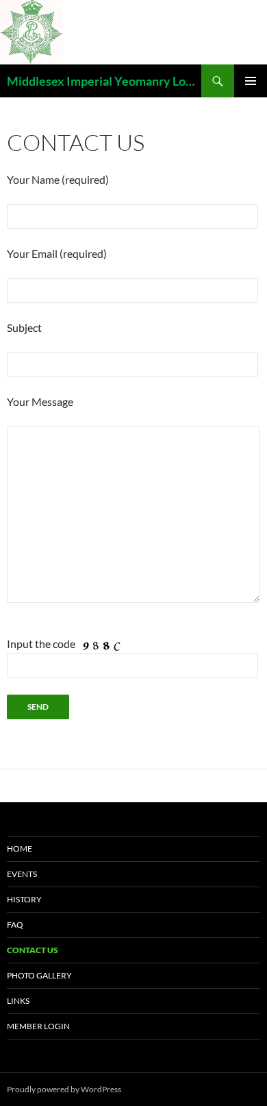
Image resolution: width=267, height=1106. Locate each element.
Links (18, 1001)
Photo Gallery (39, 975)
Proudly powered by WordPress (64, 1089)
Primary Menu (250, 80)
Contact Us (32, 950)
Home (19, 848)
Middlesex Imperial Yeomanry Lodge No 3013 (104, 80)
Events (22, 874)
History (24, 899)
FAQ (15, 924)
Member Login (38, 1026)
